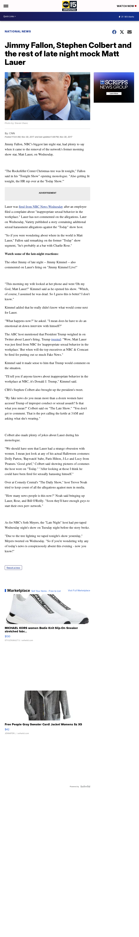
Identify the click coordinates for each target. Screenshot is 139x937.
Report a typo (13, 567)
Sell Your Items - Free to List (46, 591)
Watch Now (126, 6)
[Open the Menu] (6, 6)
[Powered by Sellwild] (85, 786)
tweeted (56, 339)
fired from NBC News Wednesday (41, 206)
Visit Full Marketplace (79, 590)
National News (18, 31)
